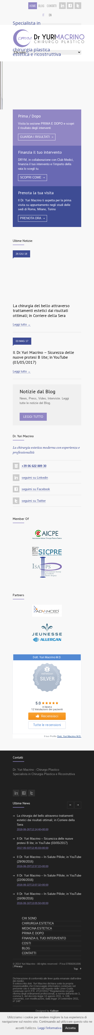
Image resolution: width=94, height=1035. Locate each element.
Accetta (70, 1028)
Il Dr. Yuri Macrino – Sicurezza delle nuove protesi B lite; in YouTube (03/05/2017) (43, 357)
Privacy (18, 966)
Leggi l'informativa (49, 1028)
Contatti (52, 5)
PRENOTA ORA (30, 218)
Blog (41, 5)
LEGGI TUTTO (33, 416)
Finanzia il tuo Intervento (44, 938)
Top (76, 968)
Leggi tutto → (22, 324)
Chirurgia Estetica (38, 923)
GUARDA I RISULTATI (35, 137)
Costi (26, 943)
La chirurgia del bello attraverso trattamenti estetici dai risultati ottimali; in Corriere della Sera (41, 310)
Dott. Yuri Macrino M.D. (69, 736)
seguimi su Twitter (34, 500)
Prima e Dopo (33, 933)
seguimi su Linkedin (35, 477)
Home (32, 5)
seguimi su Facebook (36, 489)
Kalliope (54, 1010)
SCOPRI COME (30, 177)
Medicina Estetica (37, 928)
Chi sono (29, 918)
